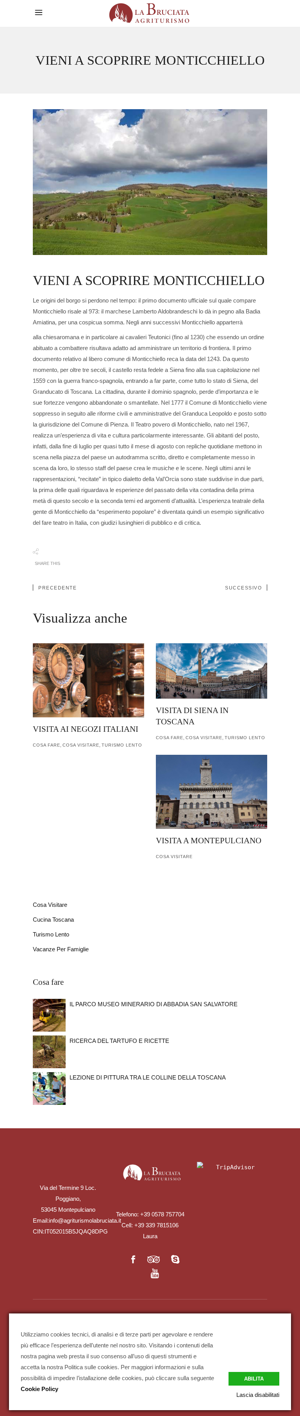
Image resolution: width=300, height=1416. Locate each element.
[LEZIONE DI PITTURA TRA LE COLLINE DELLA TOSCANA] (49, 1088)
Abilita (254, 1379)
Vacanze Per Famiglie (61, 949)
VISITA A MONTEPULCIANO (208, 840)
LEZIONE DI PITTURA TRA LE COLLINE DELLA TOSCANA (148, 1077)
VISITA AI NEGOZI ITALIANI (85, 729)
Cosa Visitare (80, 745)
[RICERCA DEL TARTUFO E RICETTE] (49, 1051)
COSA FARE (46, 745)
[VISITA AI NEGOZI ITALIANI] (88, 680)
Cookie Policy (39, 1389)
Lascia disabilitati (257, 1394)
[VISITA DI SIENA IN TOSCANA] (211, 671)
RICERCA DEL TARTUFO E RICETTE (119, 1040)
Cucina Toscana (53, 919)
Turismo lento (122, 745)
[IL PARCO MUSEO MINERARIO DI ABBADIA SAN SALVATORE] (49, 1015)
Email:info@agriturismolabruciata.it (77, 1220)
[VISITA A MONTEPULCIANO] (211, 792)
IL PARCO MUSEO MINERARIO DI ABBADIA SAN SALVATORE (154, 1004)
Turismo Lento (51, 934)
